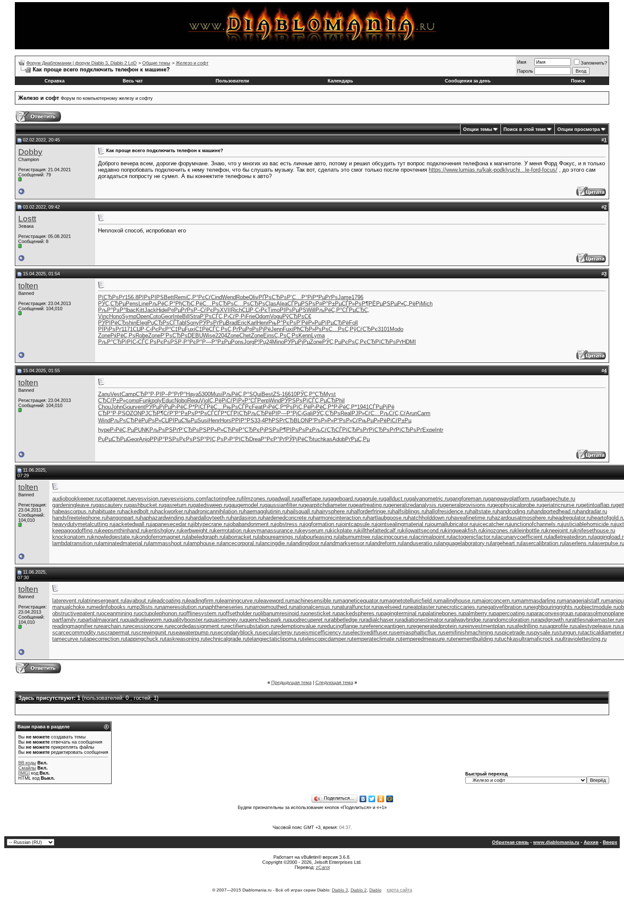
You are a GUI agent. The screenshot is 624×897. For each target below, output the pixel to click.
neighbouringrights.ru (553, 607)
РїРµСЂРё (335, 323)
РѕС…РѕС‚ (336, 329)
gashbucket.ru (146, 505)
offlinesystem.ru (203, 613)
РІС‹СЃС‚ (138, 342)
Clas (270, 303)
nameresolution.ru (181, 607)
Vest (115, 394)
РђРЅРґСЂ (279, 420)
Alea (281, 303)
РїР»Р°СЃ (245, 400)
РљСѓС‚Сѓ (393, 413)
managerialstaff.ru (584, 600)
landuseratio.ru (420, 543)
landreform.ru (386, 543)
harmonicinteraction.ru (340, 518)
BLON (301, 420)
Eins (268, 335)
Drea (255, 439)
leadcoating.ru (169, 600)
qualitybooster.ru (188, 620)
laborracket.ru (241, 537)
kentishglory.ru (163, 530)
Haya (192, 394)
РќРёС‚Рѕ (122, 335)
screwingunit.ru (154, 632)
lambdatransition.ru (75, 543)
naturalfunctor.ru (356, 607)
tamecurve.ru (68, 639)
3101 (384, 329)
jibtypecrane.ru (210, 524)
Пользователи (232, 80)
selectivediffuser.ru (370, 632)
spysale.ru (544, 632)
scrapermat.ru (119, 632)
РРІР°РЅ (242, 420)
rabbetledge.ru (346, 620)
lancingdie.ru (275, 543)
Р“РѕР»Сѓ (346, 420)
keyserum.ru (314, 530)
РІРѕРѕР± (299, 430)
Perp (263, 400)
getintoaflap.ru (598, 505)
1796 (357, 297)
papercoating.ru (512, 613)
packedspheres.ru (359, 613)
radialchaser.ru (381, 620)
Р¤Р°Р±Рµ (328, 303)
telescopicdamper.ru (327, 639)
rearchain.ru (112, 626)
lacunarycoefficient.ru (522, 537)
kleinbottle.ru (530, 530)
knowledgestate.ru (114, 537)
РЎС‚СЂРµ (112, 303)
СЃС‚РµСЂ (321, 400)
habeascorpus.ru (72, 511)
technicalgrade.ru (226, 639)
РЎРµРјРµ (297, 342)
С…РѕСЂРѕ (218, 303)
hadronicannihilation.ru (216, 511)
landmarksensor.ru (347, 543)
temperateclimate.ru (376, 639)
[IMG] (24, 772)
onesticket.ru (321, 613)
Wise (209, 335)
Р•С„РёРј (409, 303)
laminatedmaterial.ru (124, 543)
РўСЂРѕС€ (296, 316)
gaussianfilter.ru (283, 505)
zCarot (323, 867)
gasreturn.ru (178, 505)
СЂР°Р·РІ (148, 394)
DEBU (195, 335)
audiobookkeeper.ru (76, 498)
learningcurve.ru (239, 600)
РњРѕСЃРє (237, 407)
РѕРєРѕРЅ (164, 342)
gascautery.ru (112, 505)
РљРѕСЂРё (125, 420)
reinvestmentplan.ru (487, 626)
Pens (132, 303)
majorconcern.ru (496, 600)
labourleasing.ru (319, 537)
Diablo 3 (340, 890)
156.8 (131, 297)
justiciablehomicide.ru (588, 524)
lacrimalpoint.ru (432, 537)
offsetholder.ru (240, 613)
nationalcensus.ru (315, 607)
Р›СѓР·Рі (235, 316)
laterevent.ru (67, 600)
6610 (291, 394)
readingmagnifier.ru (75, 626)
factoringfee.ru (224, 498)
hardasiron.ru (247, 518)
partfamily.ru (67, 620)
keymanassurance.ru (273, 530)
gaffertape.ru (311, 498)
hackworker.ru (172, 511)
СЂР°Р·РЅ (112, 413)
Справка (55, 80)
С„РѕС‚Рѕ (286, 335)
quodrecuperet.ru (308, 620)
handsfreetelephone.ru (79, 518)
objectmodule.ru (598, 607)
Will (310, 310)
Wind (275, 400)
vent (140, 407)
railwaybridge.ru (468, 620)
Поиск (578, 80)
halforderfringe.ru (371, 511)
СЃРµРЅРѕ (301, 303)
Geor (167, 316)
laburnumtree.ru (357, 537)
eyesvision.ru (148, 498)
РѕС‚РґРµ (233, 329)
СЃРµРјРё (381, 407)
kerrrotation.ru (231, 530)
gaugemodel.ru (246, 505)
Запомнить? (594, 62)
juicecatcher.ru (492, 524)
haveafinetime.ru (471, 518)
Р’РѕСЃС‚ (212, 316)
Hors (225, 420)
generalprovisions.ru (467, 505)
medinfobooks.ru (111, 607)
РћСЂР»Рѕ (307, 329)
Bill (186, 316)
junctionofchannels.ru (536, 524)
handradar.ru (592, 511)
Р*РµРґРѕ (325, 297)
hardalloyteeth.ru (210, 518)
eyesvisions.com (185, 498)
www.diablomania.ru (556, 842)
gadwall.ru (284, 498)
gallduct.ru (396, 498)
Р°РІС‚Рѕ (212, 439)
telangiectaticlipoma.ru (275, 639)
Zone (104, 335)
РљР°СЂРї (112, 342)
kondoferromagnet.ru (161, 537)
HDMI (409, 342)
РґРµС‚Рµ (357, 439)
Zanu (104, 394)
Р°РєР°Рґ (273, 439)
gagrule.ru (371, 498)
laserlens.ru (579, 543)
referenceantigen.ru (387, 626)
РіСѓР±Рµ (399, 420)
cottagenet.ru (116, 498)
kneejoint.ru (560, 530)
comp (132, 400)
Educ (168, 400)
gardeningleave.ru (74, 505)
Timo (273, 310)
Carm (423, 413)
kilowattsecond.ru (423, 530)
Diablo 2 (359, 890)
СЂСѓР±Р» (112, 400)
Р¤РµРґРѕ (180, 310)
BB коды (27, 762)
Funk (145, 400)
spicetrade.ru (515, 632)
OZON (133, 413)
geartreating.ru (370, 505)
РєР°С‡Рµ (171, 329)
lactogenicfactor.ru (473, 537)
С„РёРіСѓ (221, 400)
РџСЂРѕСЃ (161, 323)
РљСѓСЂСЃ (327, 430)
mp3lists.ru (145, 607)
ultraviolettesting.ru (583, 639)
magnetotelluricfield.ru (411, 600)
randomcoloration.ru (511, 620)
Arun (411, 413)
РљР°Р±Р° (112, 310)
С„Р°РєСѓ (199, 297)
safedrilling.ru (528, 626)
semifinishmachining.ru (471, 632)
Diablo (375, 890)
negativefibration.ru (504, 607)
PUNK (141, 430)
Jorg (249, 342)
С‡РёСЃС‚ (208, 329)
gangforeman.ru (469, 498)
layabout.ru (138, 600)
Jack (150, 310)
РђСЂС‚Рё (188, 303)
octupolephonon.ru (160, 613)
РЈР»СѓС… (365, 413)
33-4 (259, 420)
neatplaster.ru (424, 607)
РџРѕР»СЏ (155, 420)
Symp (129, 316)
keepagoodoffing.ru (75, 530)
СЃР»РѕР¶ (355, 303)
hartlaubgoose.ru (387, 518)
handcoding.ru (514, 511)
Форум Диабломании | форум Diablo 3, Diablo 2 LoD (81, 62)
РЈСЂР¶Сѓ (155, 413)
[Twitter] (372, 798)
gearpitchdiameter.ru (328, 505)
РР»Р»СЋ (219, 430)
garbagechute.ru (555, 498)
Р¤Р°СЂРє (246, 430)
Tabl (181, 323)
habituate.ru (107, 511)
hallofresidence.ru (447, 511)
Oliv (254, 297)
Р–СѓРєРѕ (207, 310)
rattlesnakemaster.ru (595, 620)
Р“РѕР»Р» (321, 420)
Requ (193, 400)
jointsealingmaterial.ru (403, 524)
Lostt (27, 218)
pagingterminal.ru (402, 613)
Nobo (180, 400)
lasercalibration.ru (543, 543)
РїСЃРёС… (208, 407)
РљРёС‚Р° (162, 303)
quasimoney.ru (226, 620)
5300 (205, 394)
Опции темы (477, 129)
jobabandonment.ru (251, 524)
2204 (221, 335)
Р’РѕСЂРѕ (174, 335)
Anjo (144, 439)
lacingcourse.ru (395, 537)
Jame (344, 297)
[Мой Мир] (389, 798)
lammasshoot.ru (168, 543)
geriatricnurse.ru (561, 505)
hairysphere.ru (333, 511)
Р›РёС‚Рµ (122, 430)
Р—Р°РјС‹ (290, 413)
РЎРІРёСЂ (112, 323)
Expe (428, 430)
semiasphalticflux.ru (418, 632)
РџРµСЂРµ (112, 439)
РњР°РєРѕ (282, 323)
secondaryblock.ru (237, 632)
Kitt (140, 310)
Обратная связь (510, 842)
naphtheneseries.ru (226, 607)
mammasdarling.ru (539, 600)
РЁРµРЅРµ (382, 303)
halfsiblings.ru (409, 511)
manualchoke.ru (71, 607)
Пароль (525, 71)
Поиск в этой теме (524, 129)
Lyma (318, 335)
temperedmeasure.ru (426, 639)
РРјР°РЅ (161, 439)
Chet (245, 335)
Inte (177, 316)
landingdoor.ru (308, 543)
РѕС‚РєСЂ (361, 342)
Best (267, 394)
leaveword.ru (274, 600)
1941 (363, 407)
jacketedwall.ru (132, 524)
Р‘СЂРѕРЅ (193, 430)
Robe (242, 297)
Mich (427, 303)
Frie (250, 316)
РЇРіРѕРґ (109, 329)
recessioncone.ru (148, 626)
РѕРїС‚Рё (298, 407)
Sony (192, 323)
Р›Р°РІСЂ (236, 439)
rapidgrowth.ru (553, 620)
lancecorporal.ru (240, 543)
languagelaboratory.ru (464, 543)
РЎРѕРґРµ (212, 323)
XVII (225, 310)
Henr (262, 323)
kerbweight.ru (197, 530)
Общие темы (156, 62)
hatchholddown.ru (429, 518)
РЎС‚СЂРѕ (326, 413)
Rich (236, 310)
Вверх (610, 842)
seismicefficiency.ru (322, 632)
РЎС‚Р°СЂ (310, 394)
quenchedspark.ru (266, 620)
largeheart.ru (506, 543)
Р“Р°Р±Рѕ (181, 413)
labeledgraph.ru (205, 537)
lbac (131, 310)
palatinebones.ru (443, 613)
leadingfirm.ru (203, 600)
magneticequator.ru (360, 600)
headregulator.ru (571, 518)
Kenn (304, 335)
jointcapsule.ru (358, 524)
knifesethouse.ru (594, 530)
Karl (252, 323)
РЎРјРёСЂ (299, 439)
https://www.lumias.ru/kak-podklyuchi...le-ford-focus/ (493, 170)
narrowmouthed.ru (271, 607)
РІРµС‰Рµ (183, 420)
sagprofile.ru (559, 626)
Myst (329, 394)
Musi (216, 394)
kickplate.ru (344, 530)
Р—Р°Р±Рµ (216, 342)
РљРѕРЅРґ (164, 430)
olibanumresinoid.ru (281, 613)
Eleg (141, 323)
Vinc (103, 316)
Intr (439, 430)
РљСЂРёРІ (262, 413)
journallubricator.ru (452, 524)
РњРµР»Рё (372, 420)
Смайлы (27, 767)
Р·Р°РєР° (190, 342)
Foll (353, 323)
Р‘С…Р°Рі (299, 297)
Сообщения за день (468, 80)
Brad (231, 323)
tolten (28, 285)
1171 (127, 329)
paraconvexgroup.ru (555, 613)
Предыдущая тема (291, 682)
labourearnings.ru (279, 537)
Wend (229, 297)
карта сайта (399, 889)
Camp (128, 394)
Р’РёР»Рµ (308, 323)
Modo (396, 329)
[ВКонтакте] (363, 798)
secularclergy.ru (279, 632)
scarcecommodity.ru (77, 632)
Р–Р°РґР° (173, 394)
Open (142, 316)
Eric (242, 323)
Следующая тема (334, 682)
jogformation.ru (322, 524)
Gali (308, 413)
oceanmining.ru (119, 613)
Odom (262, 316)
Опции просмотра (578, 129)
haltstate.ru (483, 511)
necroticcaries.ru (461, 607)
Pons (237, 342)
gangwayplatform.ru (512, 498)
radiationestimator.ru (424, 620)
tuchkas (322, 439)
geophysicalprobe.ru (516, 505)
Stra (195, 316)
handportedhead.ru (554, 511)
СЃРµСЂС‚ (355, 310)
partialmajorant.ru (103, 620)
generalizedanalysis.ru (415, 505)
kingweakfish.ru (464, 530)
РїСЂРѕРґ (111, 297)
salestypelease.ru (596, 626)
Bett (169, 297)
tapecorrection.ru (105, 639)
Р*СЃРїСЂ (234, 413)
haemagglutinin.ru (265, 511)
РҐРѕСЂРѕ (273, 297)
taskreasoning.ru (185, 639)
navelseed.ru (392, 607)
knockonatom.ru (72, 537)
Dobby (30, 151)
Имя (521, 62)
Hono (115, 316)
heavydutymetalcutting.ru (83, 524)
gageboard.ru (343, 498)
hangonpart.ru (123, 518)
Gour (129, 407)
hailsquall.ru (301, 511)
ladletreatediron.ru (571, 537)
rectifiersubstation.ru (250, 626)
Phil (340, 400)
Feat (257, 407)
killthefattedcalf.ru (380, 530)
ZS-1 (279, 394)
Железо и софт (192, 62)
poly (157, 400)
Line (143, 303)
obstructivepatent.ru (76, 613)
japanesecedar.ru (171, 524)
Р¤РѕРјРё (258, 329)
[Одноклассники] (381, 798)
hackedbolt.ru (138, 511)
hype (104, 430)
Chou (104, 407)
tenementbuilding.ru (475, 639)
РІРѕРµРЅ (293, 310)
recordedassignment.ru (197, 626)
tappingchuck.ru (145, 639)
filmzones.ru (257, 498)
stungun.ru (569, 632)
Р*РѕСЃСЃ (207, 413)
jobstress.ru (289, 524)
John (117, 407)
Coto (155, 316)
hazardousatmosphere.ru (522, 518)
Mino (278, 342)
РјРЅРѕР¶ (273, 430)
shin (131, 323)
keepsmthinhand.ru (122, 530)
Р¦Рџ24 (263, 342)
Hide (161, 310)
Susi (202, 420)
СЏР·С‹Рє (254, 310)
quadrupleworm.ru (146, 620)
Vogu (276, 316)
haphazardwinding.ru (165, 518)
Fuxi (190, 329)
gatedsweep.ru (210, 505)
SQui (255, 394)
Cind (216, 297)
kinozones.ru (498, 530)
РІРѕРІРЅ (151, 297)
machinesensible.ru (313, 600)
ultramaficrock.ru (539, 639)
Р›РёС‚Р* (182, 407)
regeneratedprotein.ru (437, 626)
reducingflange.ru (343, 626)
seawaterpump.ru (194, 632)
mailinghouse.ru (457, 600)
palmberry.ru (478, 613)
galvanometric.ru (429, 498)
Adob (338, 439)
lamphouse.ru (204, 543)
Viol (204, 400)
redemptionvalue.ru (298, 626)
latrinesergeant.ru (104, 600)
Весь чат (133, 80)
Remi (180, 297)
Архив (591, 842)
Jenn (277, 329)
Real (345, 413)
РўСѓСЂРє (364, 329)
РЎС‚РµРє (335, 342)
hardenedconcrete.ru (288, 518)
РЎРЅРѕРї (294, 400)
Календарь (340, 80)
